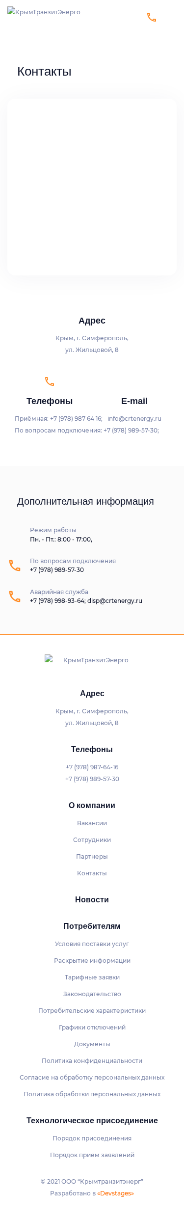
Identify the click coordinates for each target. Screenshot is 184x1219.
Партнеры (92, 856)
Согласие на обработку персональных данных (92, 1077)
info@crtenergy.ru (134, 418)
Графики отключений (92, 1027)
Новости (92, 899)
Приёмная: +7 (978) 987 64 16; (59, 418)
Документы (92, 1044)
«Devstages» (115, 1193)
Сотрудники (92, 839)
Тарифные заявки (92, 977)
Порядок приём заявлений (92, 1155)
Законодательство (92, 994)
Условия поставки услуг (92, 944)
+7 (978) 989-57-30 (57, 569)
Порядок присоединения (92, 1138)
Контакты (92, 873)
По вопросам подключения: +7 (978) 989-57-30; (87, 430)
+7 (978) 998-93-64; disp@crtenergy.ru (86, 600)
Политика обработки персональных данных (92, 1094)
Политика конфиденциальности (92, 1060)
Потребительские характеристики (92, 1010)
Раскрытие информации (92, 960)
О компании (92, 805)
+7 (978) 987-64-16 (31, 5)
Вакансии (92, 823)
